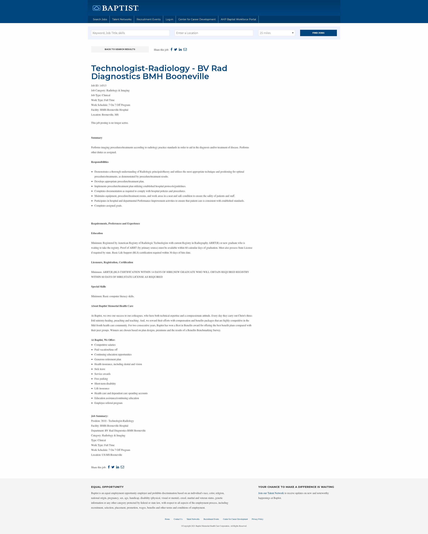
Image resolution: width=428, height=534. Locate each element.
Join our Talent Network (271, 493)
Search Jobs (100, 19)
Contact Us (178, 519)
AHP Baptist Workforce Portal (238, 19)
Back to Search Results (120, 49)
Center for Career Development (197, 19)
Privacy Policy (257, 519)
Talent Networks (121, 19)
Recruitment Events (148, 19)
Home (167, 519)
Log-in (169, 19)
